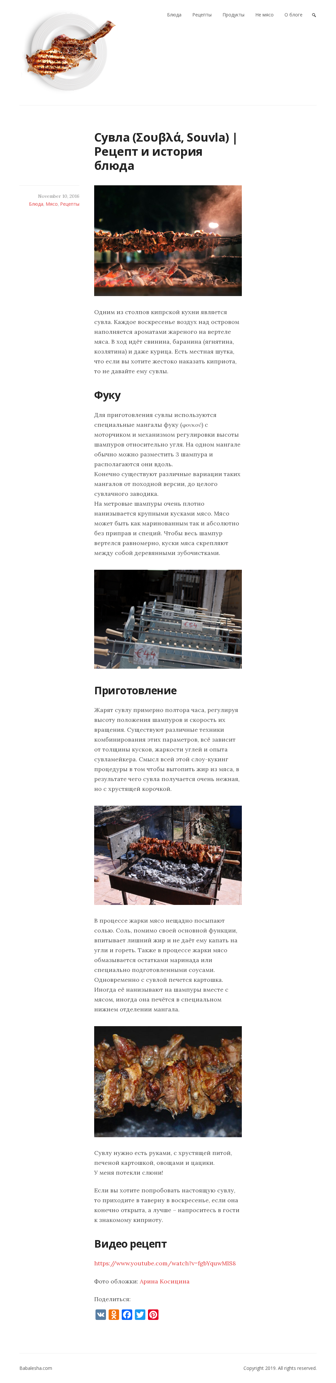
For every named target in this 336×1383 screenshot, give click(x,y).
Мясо (52, 204)
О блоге (293, 15)
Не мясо (264, 15)
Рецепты (202, 15)
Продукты (233, 15)
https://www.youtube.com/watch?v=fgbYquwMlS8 (165, 1263)
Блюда (174, 15)
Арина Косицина (165, 1281)
